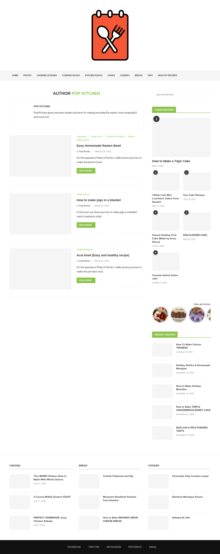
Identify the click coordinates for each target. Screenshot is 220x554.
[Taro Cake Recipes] (197, 181)
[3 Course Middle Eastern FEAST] (19, 502)
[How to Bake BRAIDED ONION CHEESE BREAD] (89, 523)
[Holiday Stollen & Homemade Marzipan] (162, 370)
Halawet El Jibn (181, 517)
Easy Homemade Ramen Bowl (99, 145)
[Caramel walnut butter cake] (166, 262)
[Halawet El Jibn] (158, 523)
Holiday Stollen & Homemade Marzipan (193, 367)
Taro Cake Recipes (194, 195)
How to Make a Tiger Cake (171, 161)
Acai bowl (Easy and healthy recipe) (103, 255)
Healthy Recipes (167, 75)
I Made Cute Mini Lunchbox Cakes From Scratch (165, 198)
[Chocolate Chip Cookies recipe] (158, 481)
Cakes (111, 75)
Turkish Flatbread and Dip (118, 476)
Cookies (125, 75)
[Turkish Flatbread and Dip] (89, 481)
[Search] (209, 76)
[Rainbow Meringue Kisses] (158, 502)
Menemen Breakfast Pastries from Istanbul (119, 498)
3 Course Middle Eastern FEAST (52, 496)
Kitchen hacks (93, 75)
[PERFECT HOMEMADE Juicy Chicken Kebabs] (19, 523)
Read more (85, 171)
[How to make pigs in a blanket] (40, 213)
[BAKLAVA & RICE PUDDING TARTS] (162, 433)
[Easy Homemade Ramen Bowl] (40, 155)
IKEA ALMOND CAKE (195, 235)
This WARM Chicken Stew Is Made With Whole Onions (50, 478)
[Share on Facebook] (108, 177)
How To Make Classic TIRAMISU (188, 346)
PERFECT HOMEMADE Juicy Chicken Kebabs (50, 519)
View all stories (202, 304)
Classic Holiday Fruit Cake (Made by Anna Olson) (164, 238)
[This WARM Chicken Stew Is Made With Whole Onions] (19, 481)
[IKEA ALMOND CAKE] (197, 221)
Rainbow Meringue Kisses (187, 496)
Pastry (27, 75)
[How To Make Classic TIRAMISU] (162, 350)
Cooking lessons (47, 75)
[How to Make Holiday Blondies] (162, 391)
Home (15, 75)
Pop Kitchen (42, 106)
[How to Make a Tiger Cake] (181, 137)
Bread (138, 75)
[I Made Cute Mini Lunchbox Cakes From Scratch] (166, 181)
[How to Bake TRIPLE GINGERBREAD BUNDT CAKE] (162, 412)
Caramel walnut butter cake (165, 277)
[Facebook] (197, 76)
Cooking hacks (71, 75)
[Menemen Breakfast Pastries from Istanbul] (89, 502)
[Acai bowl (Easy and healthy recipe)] (40, 268)
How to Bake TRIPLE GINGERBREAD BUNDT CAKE (193, 408)
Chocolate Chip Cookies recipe (190, 476)
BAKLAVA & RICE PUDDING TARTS (192, 429)
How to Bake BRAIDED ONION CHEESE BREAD (120, 519)
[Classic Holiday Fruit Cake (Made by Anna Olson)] (166, 221)
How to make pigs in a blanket (99, 200)
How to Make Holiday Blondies (188, 388)
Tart (150, 75)
